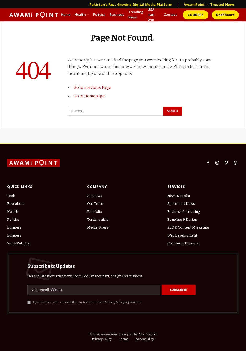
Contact (170, 14)
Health (80, 14)
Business (117, 14)
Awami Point (147, 334)
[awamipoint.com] (34, 14)
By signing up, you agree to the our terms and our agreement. (87, 302)
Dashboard (225, 14)
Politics (99, 14)
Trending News (135, 14)
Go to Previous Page (92, 87)
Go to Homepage (89, 96)
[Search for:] (116, 111)
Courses (195, 14)
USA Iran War (151, 14)
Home (65, 14)
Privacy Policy (114, 302)
